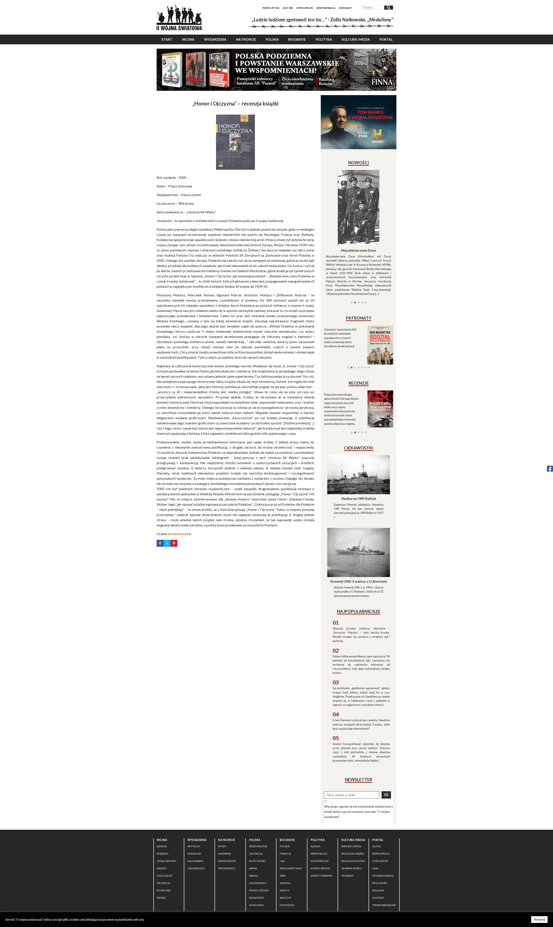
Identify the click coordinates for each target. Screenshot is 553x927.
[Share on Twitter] (167, 543)
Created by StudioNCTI (336, 882)
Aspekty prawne (321, 837)
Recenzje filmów (353, 822)
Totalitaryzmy (166, 822)
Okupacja (163, 844)
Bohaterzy (256, 859)
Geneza (162, 807)
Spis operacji (226, 829)
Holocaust (164, 837)
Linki (375, 829)
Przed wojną (258, 807)
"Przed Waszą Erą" (384, 866)
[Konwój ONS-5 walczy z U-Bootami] (358, 513)
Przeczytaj (271, 8)
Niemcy (284, 851)
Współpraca (325, 8)
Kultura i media (356, 39)
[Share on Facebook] (160, 543)
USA (282, 822)
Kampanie (224, 815)
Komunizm (256, 866)
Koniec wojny (320, 829)
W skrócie (194, 815)
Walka (253, 837)
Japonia (285, 844)
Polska (272, 39)
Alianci (315, 807)
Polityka (324, 39)
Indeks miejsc (227, 822)
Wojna (188, 39)
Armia (253, 829)
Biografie (297, 39)
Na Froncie (246, 39)
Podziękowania (383, 837)
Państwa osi (319, 815)
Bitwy (222, 807)
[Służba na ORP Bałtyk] (358, 435)
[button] (352, 250)
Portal (386, 39)
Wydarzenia (215, 39)
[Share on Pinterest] (173, 543)
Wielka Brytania (291, 829)
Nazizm (161, 829)
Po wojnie (164, 851)
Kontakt (345, 8)
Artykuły (194, 807)
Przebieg (162, 815)
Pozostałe (287, 866)
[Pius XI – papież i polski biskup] (358, 196)
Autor (288, 8)
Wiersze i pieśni (351, 807)
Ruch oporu (257, 822)
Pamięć (161, 859)
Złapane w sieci (351, 829)
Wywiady (347, 837)
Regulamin (379, 844)
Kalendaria (195, 822)
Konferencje (320, 822)
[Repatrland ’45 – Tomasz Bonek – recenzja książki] (377, 356)
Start (166, 39)
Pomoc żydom (259, 851)
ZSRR (283, 837)
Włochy (285, 859)
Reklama (378, 851)
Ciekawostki (196, 829)
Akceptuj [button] (539, 919)
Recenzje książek (352, 815)
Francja (285, 815)
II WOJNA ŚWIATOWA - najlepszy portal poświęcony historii (207, 882)
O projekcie (304, 8)
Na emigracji (257, 844)
